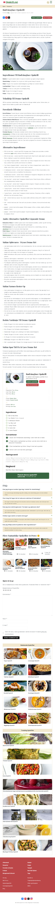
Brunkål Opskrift (8, 693)
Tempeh (30, 868)
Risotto (10, 132)
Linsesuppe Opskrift (33, 660)
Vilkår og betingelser (33, 883)
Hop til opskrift (47, 17)
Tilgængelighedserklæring (34, 880)
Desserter (9, 6)
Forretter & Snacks (8, 868)
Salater (30, 862)
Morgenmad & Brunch (9, 873)
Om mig (4, 877)
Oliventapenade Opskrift (35, 725)
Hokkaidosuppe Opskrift (34, 709)
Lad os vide (21, 476)
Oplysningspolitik (7, 883)
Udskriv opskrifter (36, 17)
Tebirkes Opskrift (8, 677)
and (12, 153)
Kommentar (7, 594)
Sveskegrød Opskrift (33, 693)
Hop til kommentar (32, 385)
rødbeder (31, 128)
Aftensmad (6, 862)
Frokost (5, 870)
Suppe (29, 865)
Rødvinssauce (7, 235)
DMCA (29, 885)
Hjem (4, 6)
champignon (6, 134)
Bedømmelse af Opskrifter (11, 588)
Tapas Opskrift (8, 660)
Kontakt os (30, 877)
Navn (5, 618)
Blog (4, 888)
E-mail (5, 625)
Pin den (42, 381)
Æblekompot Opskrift (10, 709)
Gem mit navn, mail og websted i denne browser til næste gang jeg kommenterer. (25, 633)
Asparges (9, 138)
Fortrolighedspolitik (7, 885)
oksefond (5, 229)
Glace (8, 231)
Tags (29, 873)
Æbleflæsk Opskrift (33, 677)
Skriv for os (5, 880)
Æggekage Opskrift (9, 725)
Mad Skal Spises (32, 870)
